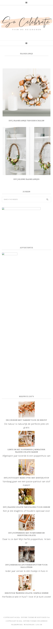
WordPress (29, 625)
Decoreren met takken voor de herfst (26, 420)
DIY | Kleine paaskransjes (26, 179)
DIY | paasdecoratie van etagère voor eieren (26, 507)
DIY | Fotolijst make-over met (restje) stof (26, 478)
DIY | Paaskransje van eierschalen (26, 121)
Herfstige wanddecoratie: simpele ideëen (26, 593)
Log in (39, 625)
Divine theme (27, 617)
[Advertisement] (26, 363)
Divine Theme (30, 621)
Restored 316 (43, 617)
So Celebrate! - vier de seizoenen (26, 23)
